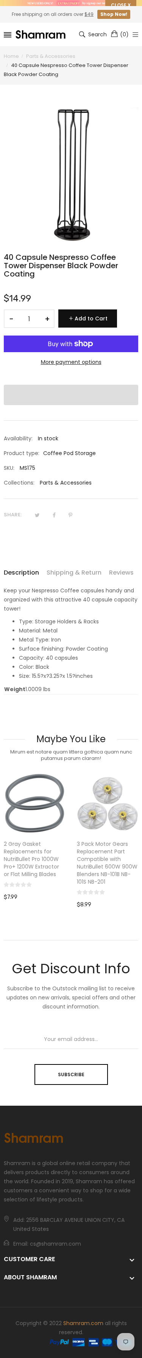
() (124, 34)
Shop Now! (113, 14)
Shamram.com (83, 1323)
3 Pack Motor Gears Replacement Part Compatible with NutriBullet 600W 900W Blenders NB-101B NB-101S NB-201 (107, 863)
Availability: (18, 438)
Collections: (19, 482)
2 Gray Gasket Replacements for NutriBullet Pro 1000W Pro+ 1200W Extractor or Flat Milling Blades (31, 859)
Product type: (21, 453)
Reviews (121, 572)
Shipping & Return (74, 572)
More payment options (71, 362)
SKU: (9, 468)
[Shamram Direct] (41, 34)
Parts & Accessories (66, 482)
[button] (71, 395)
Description (21, 572)
